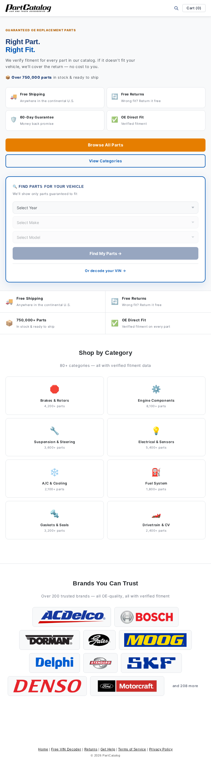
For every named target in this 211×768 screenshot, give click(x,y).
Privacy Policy (161, 749)
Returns (91, 749)
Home (43, 749)
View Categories (105, 160)
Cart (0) (194, 8)
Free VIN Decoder (66, 749)
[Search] (176, 8)
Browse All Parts (105, 145)
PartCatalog (111, 755)
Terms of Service (132, 749)
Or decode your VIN (105, 270)
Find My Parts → (106, 253)
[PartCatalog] (28, 8)
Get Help (108, 749)
